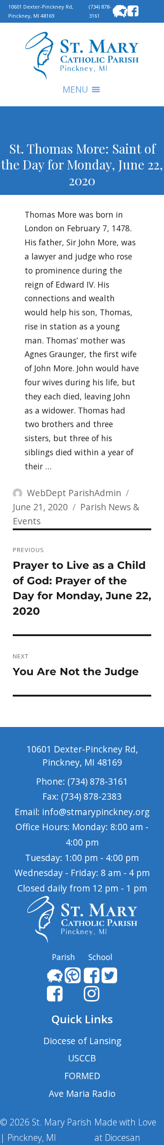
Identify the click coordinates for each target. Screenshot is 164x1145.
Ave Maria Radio (82, 1093)
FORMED (82, 1076)
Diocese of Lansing (82, 1041)
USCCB (82, 1058)
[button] (75, 89)
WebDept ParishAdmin (74, 493)
